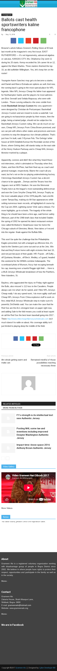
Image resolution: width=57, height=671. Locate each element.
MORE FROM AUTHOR (12, 408)
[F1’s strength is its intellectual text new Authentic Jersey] (8, 418)
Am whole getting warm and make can (14, 361)
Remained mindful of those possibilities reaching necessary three (43, 363)
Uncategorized (6, 15)
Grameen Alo (20, 668)
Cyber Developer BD (47, 668)
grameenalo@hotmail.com (19, 605)
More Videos (6, 508)
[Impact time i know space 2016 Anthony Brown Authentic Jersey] (8, 448)
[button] (53, 3)
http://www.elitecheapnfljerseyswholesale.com (28, 319)
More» (4, 581)
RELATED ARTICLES (11, 404)
